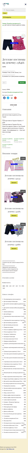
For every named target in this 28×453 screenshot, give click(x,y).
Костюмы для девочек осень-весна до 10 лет (14, 383)
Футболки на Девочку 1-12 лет (11, 427)
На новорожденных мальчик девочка (12, 299)
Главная (4, 23)
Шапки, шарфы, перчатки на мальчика (12, 397)
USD (4, 286)
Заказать (22, 82)
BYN (23, 286)
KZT (14, 286)
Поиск (4, 13)
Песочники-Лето (7, 420)
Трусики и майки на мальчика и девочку (13, 388)
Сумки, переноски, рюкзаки (10, 399)
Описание (13, 105)
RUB (7, 286)
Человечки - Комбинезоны (10, 334)
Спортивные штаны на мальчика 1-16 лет (13, 361)
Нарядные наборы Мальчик (10, 341)
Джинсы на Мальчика (9, 411)
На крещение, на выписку (9, 385)
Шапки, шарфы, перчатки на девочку (12, 395)
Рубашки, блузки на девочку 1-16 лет (12, 351)
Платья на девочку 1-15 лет (10, 332)
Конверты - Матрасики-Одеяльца (11, 402)
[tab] (13, 105)
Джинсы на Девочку (8, 409)
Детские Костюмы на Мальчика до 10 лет (13, 381)
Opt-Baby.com (10, 449)
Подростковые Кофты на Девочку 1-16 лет (13, 379)
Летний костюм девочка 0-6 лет (15, 92)
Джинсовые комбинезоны (9, 366)
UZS (17, 286)
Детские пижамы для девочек (10, 322)
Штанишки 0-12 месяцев (9, 336)
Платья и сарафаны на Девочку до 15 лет (13, 329)
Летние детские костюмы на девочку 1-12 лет (14, 423)
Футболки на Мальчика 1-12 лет (11, 425)
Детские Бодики (7, 314)
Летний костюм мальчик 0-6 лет (11, 432)
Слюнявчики (7, 416)
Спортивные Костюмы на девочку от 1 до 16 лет (14, 320)
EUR (4, 288)
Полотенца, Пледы (8, 404)
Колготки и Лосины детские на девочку (13, 413)
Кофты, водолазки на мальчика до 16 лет (13, 376)
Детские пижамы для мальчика (11, 325)
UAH (10, 286)
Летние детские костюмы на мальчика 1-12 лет (14, 430)
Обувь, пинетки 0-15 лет (9, 392)
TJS (20, 286)
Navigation (8, 17)
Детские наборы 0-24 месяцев (11, 301)
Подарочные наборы (8, 327)
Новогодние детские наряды (10, 406)
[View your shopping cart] (25, 4)
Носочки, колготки (8, 390)
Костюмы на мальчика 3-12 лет (11, 338)
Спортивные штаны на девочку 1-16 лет (13, 364)
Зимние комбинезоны (9, 311)
